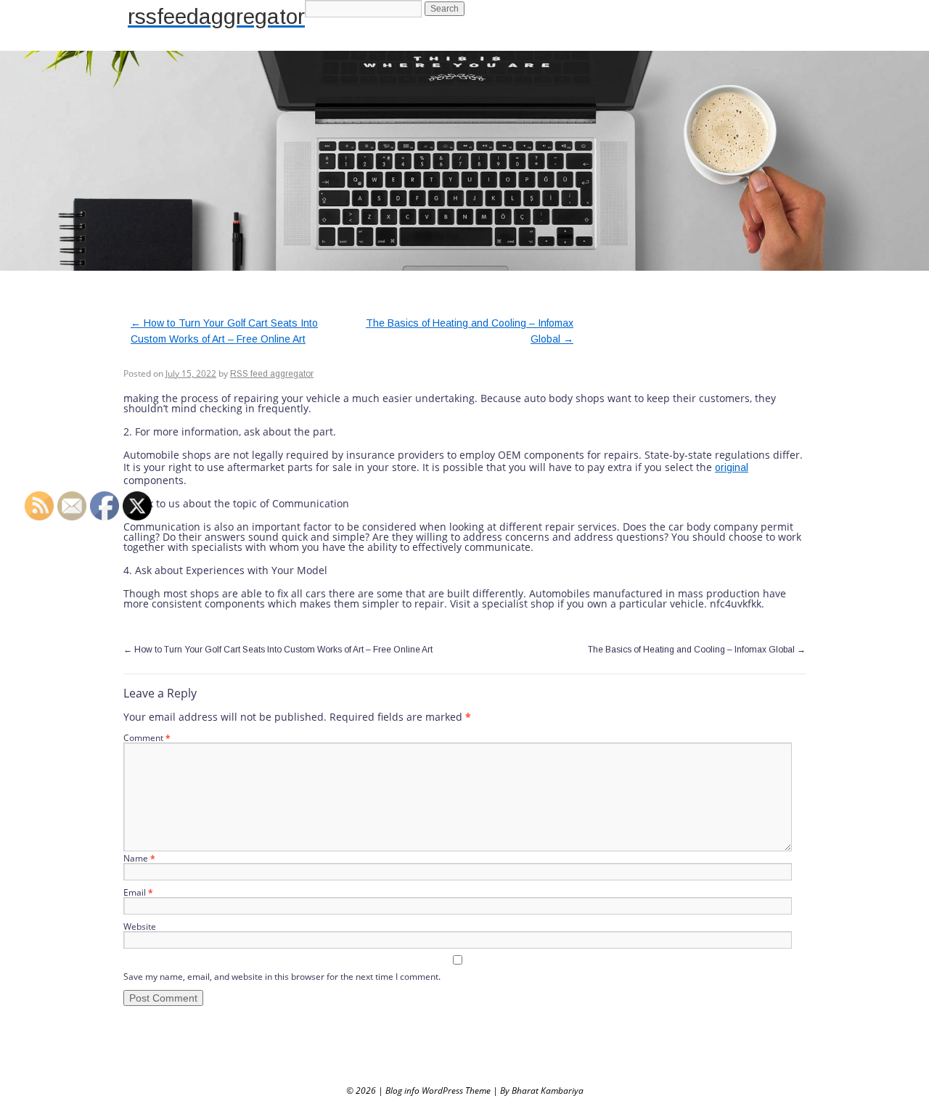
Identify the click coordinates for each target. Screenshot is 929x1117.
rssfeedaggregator (216, 16)
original (731, 467)
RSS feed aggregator (272, 374)
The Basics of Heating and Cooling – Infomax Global (697, 650)
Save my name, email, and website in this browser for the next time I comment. (282, 976)
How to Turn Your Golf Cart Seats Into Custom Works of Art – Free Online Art (278, 650)
